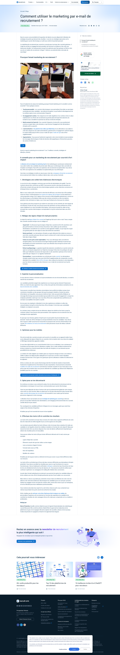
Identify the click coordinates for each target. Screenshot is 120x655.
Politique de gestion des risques (81, 624)
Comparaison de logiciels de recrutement (65, 617)
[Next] (102, 557)
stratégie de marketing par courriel (52, 398)
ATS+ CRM (43, 603)
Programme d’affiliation (94, 606)
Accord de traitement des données (81, 609)
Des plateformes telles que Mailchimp (43, 128)
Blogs (27, 11)
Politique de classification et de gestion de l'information (82, 615)
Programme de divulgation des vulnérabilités (81, 630)
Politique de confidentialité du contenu (82, 605)
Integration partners (45, 623)
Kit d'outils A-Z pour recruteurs (62, 604)
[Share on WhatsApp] (92, 82)
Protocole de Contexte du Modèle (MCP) (47, 620)
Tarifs (51, 2)
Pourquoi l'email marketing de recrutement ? (88, 41)
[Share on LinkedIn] (85, 82)
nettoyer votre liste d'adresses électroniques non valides (49, 493)
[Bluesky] (31, 606)
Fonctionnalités (40, 2)
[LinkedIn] (21, 606)
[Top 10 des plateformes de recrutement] (59, 569)
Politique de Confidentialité (97, 651)
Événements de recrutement (64, 609)
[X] (19, 606)
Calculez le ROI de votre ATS (65, 624)
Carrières (94, 609)
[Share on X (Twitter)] (89, 82)
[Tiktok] (29, 606)
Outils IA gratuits (62, 607)
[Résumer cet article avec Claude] (91, 25)
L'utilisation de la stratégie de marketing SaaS (33, 164)
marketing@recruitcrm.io (24, 638)
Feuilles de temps (45, 605)
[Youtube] (23, 606)
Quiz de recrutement (63, 614)
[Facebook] (17, 606)
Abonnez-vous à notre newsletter (63, 627)
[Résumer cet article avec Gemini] (94, 25)
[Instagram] (25, 606)
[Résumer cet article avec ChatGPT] (89, 25)
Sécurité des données (80, 612)
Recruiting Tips (25, 25)
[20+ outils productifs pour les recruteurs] (30, 569)
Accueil (22, 11)
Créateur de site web (46, 608)
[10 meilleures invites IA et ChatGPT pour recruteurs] (88, 569)
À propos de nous (96, 603)
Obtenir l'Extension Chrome (25, 619)
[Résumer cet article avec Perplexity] (99, 25)
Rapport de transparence (81, 627)
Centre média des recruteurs (65, 611)
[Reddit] (27, 606)
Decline (85, 649)
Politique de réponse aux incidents (81, 621)
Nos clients (60, 630)
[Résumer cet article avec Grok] (96, 25)
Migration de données (46, 614)
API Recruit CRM (45, 617)
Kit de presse (95, 611)
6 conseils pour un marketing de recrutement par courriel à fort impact (90, 45)
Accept (74, 649)
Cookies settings (63, 649)
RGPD (76, 618)
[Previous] (98, 557)
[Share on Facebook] (81, 82)
